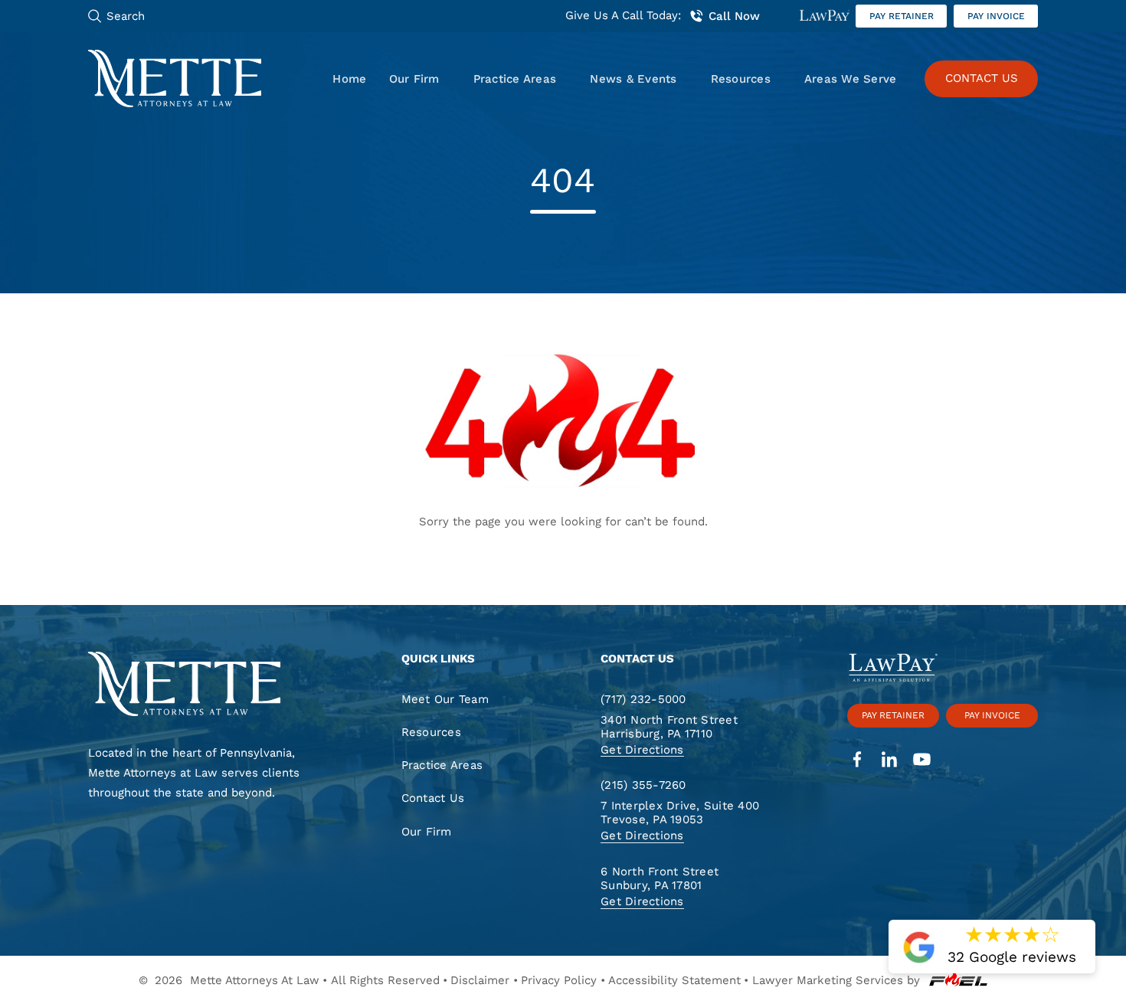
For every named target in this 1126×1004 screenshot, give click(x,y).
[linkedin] (889, 761)
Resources (741, 79)
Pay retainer (901, 16)
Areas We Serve (850, 79)
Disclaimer (479, 980)
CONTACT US (981, 78)
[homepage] (203, 685)
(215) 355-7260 (643, 785)
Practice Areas (515, 79)
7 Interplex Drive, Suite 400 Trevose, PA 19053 (680, 813)
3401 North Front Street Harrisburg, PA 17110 (669, 727)
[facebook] (857, 761)
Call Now (734, 16)
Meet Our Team (445, 699)
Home (349, 79)
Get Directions (642, 750)
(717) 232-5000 (643, 699)
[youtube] (922, 761)
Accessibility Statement (674, 980)
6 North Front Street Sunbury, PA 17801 (659, 878)
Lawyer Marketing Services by (836, 980)
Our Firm (414, 79)
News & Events (633, 79)
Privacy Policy (559, 980)
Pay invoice (996, 16)
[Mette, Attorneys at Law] (174, 78)
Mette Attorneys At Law (254, 980)
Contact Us (433, 798)
